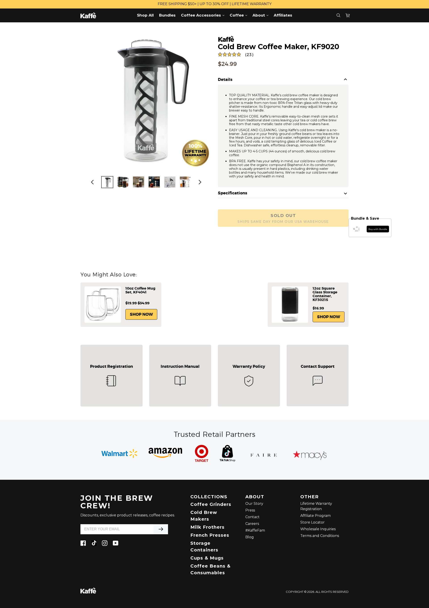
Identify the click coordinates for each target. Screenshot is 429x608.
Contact (252, 517)
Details (225, 79)
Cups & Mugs (207, 558)
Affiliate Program (315, 515)
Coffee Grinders (210, 504)
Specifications (232, 193)
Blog (249, 537)
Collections (208, 496)
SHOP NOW (141, 314)
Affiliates (283, 15)
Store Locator (312, 522)
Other (309, 496)
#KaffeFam (255, 530)
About (261, 15)
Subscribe (161, 529)
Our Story (254, 503)
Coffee (239, 15)
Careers (252, 524)
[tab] (283, 79)
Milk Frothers (207, 527)
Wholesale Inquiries (318, 529)
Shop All (145, 15)
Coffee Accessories (204, 15)
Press (250, 510)
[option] (107, 182)
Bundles (167, 15)
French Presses (209, 535)
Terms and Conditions (319, 536)
